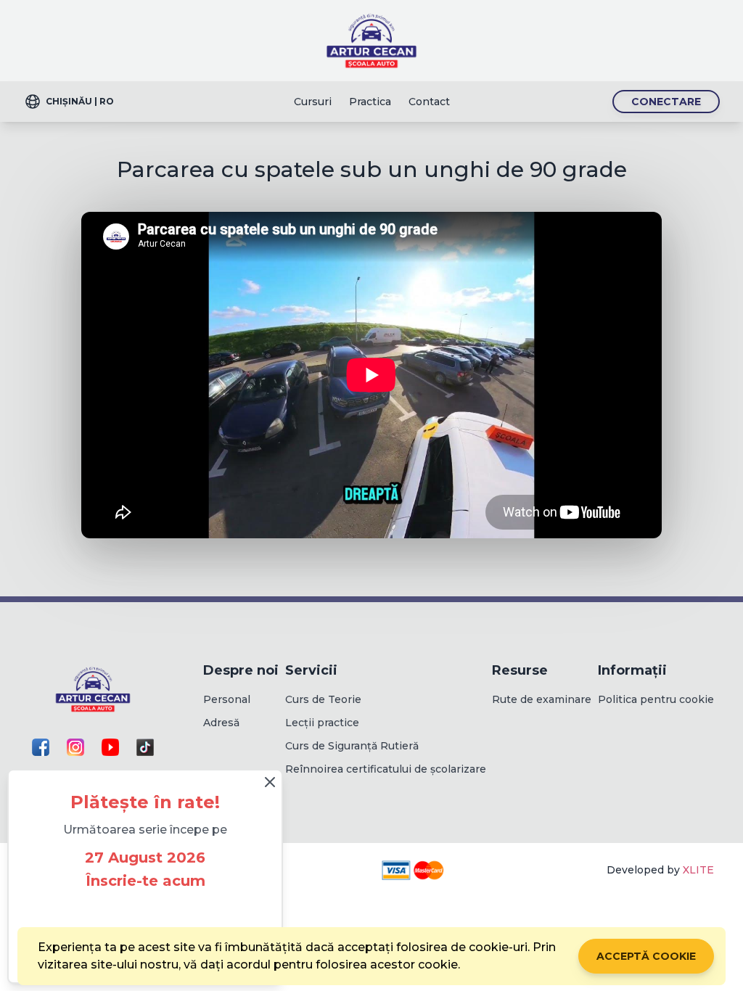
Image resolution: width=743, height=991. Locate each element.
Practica (370, 101)
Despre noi (241, 670)
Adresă (221, 722)
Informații (632, 670)
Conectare (666, 101)
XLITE (698, 869)
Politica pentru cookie (656, 699)
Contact (429, 101)
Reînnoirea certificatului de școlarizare (385, 769)
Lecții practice (322, 722)
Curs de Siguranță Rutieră (352, 745)
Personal (226, 699)
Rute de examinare (541, 699)
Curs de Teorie (323, 699)
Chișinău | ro (80, 101)
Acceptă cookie (646, 956)
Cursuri (313, 101)
